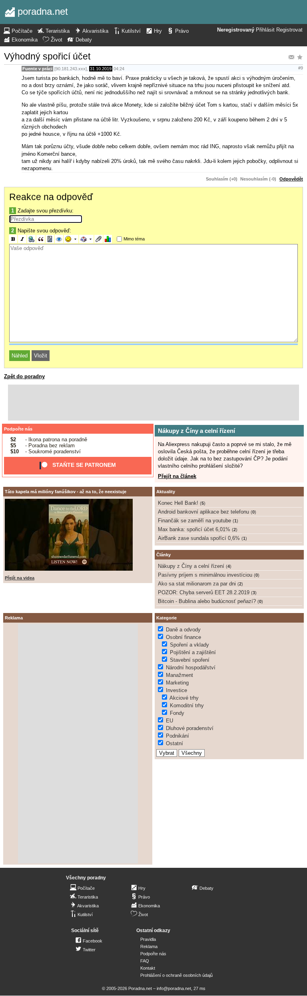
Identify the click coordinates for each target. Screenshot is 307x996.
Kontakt (147, 968)
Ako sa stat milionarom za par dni (197, 584)
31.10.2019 (101, 68)
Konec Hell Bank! (178, 503)
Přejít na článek (177, 476)
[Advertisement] (153, 403)
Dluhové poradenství (189, 728)
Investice (176, 690)
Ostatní (174, 743)
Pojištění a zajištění (193, 652)
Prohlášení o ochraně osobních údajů (176, 975)
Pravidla (148, 939)
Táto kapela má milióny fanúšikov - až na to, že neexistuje (65, 491)
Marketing (177, 683)
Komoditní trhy (187, 705)
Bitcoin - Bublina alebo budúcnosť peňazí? (207, 601)
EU (169, 721)
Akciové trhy (184, 698)
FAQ (144, 960)
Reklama (148, 946)
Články (163, 554)
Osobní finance (183, 637)
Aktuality (165, 491)
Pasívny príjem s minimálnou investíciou (205, 575)
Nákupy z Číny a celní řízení (196, 430)
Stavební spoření (189, 660)
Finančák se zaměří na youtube (194, 521)
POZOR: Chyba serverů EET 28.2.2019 (203, 592)
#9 (300, 67)
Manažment (179, 675)
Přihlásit (265, 30)
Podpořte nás (18, 429)
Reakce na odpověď (51, 197)
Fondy (177, 713)
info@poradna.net (174, 988)
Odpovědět (291, 179)
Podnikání (177, 736)
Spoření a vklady (189, 645)
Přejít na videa (19, 577)
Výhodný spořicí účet (47, 56)
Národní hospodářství (190, 668)
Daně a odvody (183, 630)
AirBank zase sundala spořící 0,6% (199, 538)
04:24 (119, 68)
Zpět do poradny (24, 376)
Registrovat (289, 30)
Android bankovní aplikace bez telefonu (203, 512)
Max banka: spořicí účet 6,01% (194, 529)
